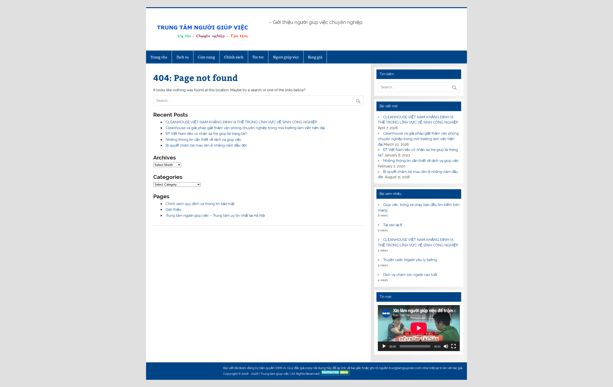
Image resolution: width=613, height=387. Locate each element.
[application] (419, 328)
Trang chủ (158, 57)
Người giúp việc (286, 57)
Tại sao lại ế (392, 225)
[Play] (384, 346)
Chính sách (234, 57)
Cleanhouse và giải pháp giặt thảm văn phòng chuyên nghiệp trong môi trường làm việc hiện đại (245, 128)
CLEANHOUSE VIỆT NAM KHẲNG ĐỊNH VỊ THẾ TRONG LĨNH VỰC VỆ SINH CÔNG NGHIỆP (241, 122)
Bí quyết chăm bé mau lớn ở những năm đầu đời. (206, 145)
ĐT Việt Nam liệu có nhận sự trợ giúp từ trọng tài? (206, 133)
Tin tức (258, 57)
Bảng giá (315, 57)
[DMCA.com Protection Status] (335, 374)
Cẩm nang (206, 57)
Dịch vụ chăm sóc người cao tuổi (410, 275)
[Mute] (445, 346)
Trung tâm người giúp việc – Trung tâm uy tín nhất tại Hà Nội (215, 215)
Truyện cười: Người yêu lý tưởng (410, 260)
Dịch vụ (182, 57)
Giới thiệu (173, 209)
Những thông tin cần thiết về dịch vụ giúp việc (203, 139)
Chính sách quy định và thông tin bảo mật (200, 204)
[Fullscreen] (453, 346)
